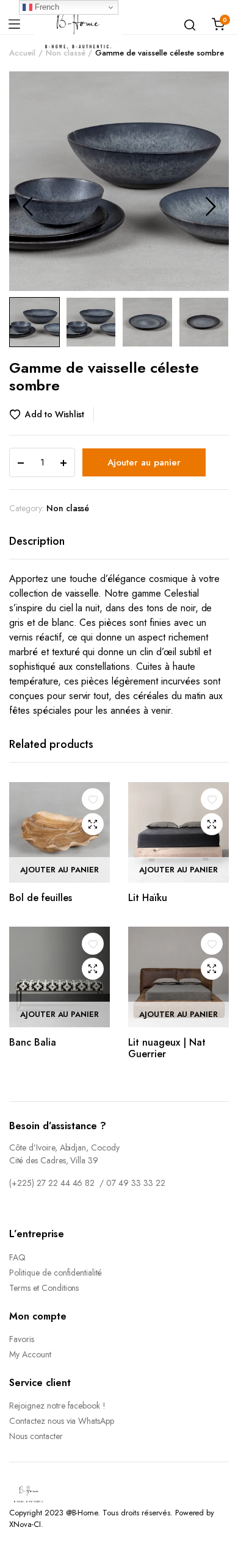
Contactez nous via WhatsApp (61, 1421)
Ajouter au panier (144, 462)
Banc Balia (32, 1042)
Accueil (22, 53)
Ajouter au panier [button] (59, 869)
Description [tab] (37, 541)
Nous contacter (36, 1436)
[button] (51, 415)
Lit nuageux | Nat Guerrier (167, 1048)
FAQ (17, 1257)
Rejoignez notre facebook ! (57, 1405)
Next (211, 206)
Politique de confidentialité (55, 1272)
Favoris (21, 1339)
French (45, 7)
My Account (30, 1354)
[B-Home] (78, 24)
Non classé (65, 53)
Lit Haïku (147, 898)
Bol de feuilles (40, 898)
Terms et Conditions (44, 1288)
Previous (27, 206)
